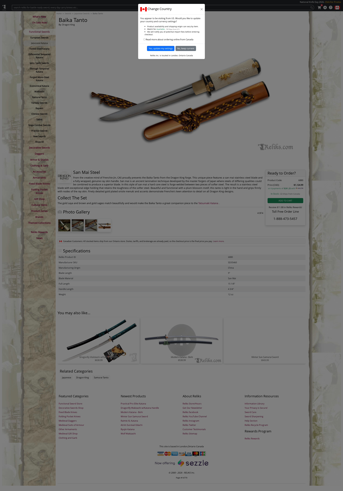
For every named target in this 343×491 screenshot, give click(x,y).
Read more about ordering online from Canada (169, 39)
